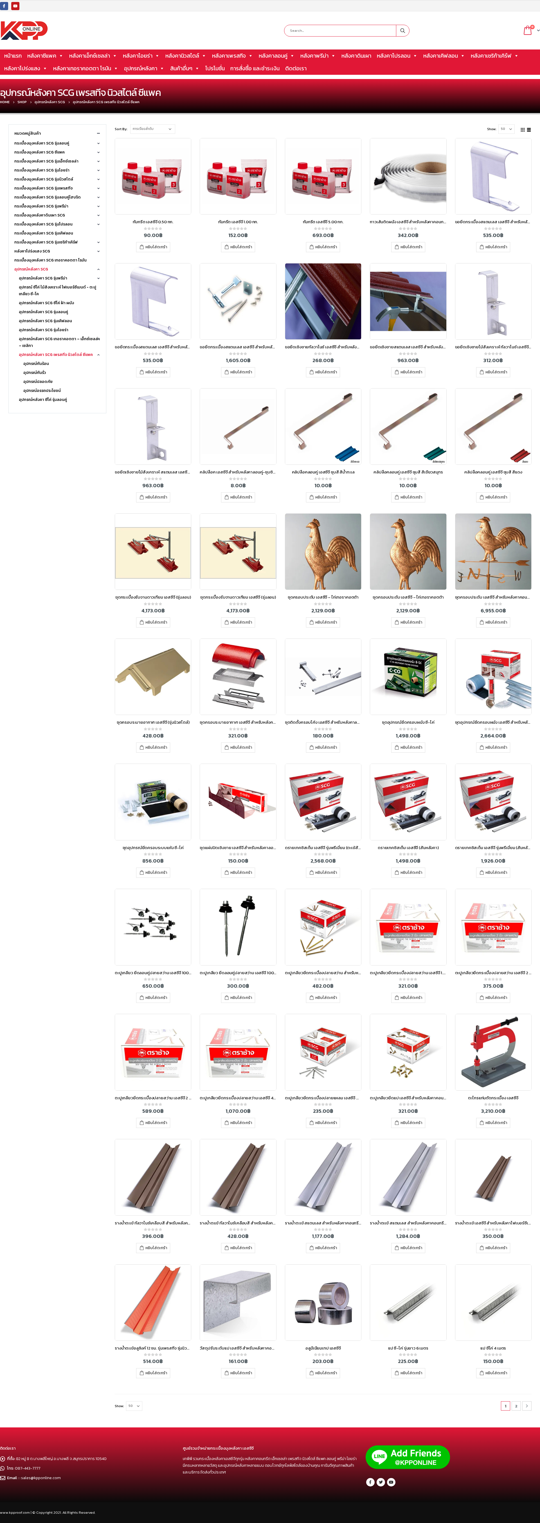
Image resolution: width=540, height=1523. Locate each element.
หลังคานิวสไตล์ (182, 55)
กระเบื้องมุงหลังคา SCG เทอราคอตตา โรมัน (50, 260)
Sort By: (121, 129)
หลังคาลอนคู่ (273, 55)
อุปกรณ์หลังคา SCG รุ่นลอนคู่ (43, 312)
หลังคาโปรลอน (393, 55)
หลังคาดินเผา (356, 55)
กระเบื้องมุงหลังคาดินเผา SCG (39, 215)
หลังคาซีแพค (41, 55)
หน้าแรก (13, 55)
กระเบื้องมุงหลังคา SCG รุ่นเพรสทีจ (43, 188)
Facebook (370, 1482)
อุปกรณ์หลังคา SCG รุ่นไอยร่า (43, 330)
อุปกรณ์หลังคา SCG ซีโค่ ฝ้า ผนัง (46, 303)
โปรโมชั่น (215, 68)
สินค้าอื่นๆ (181, 68)
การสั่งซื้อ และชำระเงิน (255, 68)
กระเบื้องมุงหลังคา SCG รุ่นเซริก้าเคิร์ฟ (46, 242)
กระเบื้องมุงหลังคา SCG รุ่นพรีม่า (41, 206)
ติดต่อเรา (296, 68)
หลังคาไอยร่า (137, 55)
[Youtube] (15, 6)
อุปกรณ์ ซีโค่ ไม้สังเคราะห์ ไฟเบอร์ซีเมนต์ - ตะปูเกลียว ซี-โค (57, 290)
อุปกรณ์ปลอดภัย (38, 382)
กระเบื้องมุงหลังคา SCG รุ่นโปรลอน (43, 224)
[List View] (529, 128)
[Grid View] (522, 128)
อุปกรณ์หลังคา (140, 68)
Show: (491, 129)
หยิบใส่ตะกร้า (156, 247)
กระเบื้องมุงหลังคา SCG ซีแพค (39, 152)
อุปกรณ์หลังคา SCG (31, 269)
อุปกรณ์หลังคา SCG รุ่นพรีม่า (43, 278)
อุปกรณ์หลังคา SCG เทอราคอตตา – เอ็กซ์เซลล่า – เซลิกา (59, 342)
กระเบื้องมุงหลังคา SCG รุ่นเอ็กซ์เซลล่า (46, 161)
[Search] (402, 30)
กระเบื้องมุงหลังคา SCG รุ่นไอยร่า (41, 170)
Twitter (381, 1482)
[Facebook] (4, 6)
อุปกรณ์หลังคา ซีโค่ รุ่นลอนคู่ (43, 400)
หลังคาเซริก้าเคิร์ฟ (491, 55)
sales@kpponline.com (41, 1478)
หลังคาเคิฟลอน (440, 55)
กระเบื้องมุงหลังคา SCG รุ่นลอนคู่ (41, 143)
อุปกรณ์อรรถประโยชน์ (42, 391)
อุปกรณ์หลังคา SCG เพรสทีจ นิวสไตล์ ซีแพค (56, 355)
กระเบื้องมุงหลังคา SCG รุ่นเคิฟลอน (43, 233)
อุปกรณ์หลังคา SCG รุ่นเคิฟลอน (45, 321)
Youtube (391, 1482)
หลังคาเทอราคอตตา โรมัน (82, 68)
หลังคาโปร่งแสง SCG (32, 251)
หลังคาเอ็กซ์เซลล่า (89, 55)
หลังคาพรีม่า (314, 55)
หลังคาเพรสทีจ (229, 55)
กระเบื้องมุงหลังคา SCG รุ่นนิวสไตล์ (43, 179)
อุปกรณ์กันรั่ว (34, 373)
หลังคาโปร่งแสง (22, 68)
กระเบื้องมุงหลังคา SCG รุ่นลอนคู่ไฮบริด (47, 197)
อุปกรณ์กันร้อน (36, 364)
